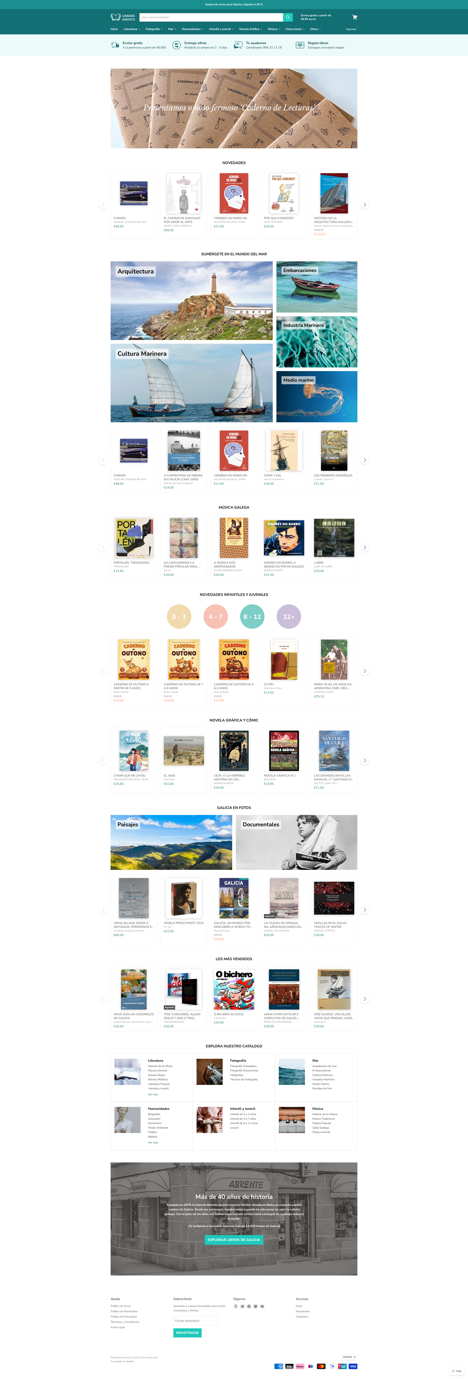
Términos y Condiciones (125, 1322)
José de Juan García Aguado (178, 483)
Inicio (114, 29)
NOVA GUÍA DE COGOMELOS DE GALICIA (134, 1016)
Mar (171, 29)
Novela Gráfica (249, 29)
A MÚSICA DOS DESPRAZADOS (225, 565)
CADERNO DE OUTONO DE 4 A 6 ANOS (233, 686)
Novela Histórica (158, 1079)
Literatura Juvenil (158, 1088)
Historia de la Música (324, 1114)
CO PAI (268, 684)
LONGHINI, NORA (323, 692)
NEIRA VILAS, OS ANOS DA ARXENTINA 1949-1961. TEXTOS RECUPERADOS (333, 688)
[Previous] (103, 204)
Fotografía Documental (244, 1070)
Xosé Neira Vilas (272, 688)
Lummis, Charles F (323, 479)
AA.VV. (167, 570)
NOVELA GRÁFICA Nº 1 (280, 776)
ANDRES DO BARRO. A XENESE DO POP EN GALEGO (284, 565)
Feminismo (154, 1123)
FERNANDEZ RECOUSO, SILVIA (131, 779)
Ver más (153, 1094)
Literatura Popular (159, 1084)
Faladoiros (302, 1316)
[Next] (364, 204)
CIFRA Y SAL (273, 476)
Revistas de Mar (322, 1088)
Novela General (157, 1070)
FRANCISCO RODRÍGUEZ (278, 1022)
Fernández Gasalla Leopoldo (129, 930)
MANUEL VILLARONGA (276, 930)
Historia (152, 1136)
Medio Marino (320, 1084)
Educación (154, 1119)
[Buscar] (288, 17)
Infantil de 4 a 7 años (243, 1119)
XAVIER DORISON (224, 783)
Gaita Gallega (320, 1128)
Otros (314, 29)
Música (273, 29)
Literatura (131, 29)
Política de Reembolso (124, 1311)
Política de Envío (121, 1306)
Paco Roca (169, 779)
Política (152, 1132)
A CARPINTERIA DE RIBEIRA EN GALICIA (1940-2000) (183, 477)
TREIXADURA (121, 566)
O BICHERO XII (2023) (229, 1014)
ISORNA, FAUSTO (273, 570)
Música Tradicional (323, 1119)
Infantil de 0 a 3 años (243, 1114)
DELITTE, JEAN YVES (325, 783)
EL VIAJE (169, 776)
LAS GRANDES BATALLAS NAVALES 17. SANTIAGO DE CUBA (333, 779)
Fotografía (153, 29)
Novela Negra (156, 1075)
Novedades (303, 1311)
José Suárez (320, 1022)
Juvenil (234, 1128)
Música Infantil (321, 1132)
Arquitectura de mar (324, 1066)
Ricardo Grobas (222, 930)
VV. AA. (168, 927)
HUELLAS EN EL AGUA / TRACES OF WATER (330, 925)
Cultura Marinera (322, 1075)
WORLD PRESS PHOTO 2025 (184, 923)
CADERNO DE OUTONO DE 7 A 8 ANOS (183, 686)
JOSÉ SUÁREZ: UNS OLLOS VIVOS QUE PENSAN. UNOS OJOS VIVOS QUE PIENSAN (333, 1018)
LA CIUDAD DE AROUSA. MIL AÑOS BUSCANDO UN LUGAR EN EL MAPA (282, 927)
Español (347, 1357)
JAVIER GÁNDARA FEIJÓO (228, 570)
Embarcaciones (321, 1070)
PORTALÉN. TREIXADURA (131, 563)
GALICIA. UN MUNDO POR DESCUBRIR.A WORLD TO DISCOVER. (232, 927)
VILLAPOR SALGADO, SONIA (230, 222)
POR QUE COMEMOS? (279, 218)
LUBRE (319, 563)
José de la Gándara (274, 479)
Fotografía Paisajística (243, 1066)
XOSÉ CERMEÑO (273, 222)
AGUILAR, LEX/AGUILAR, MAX (130, 222)
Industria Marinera (323, 1079)
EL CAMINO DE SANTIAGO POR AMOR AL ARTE (182, 220)
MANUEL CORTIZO (324, 930)
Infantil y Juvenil (220, 29)
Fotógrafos (236, 1075)
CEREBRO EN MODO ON (230, 218)
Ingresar (351, 29)
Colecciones (294, 29)
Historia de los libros (160, 1066)
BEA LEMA (270, 779)
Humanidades (191, 29)
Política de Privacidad (124, 1316)
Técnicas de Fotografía (243, 1079)
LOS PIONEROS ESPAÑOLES (333, 476)
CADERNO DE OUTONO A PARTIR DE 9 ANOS (131, 686)
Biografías (154, 1114)
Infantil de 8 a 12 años (244, 1123)
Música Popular (321, 1123)
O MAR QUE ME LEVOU (130, 776)
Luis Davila (220, 1018)
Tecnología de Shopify (122, 1361)
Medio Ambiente (158, 1128)
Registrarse (187, 1333)
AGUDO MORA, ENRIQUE (178, 226)
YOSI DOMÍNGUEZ (174, 1022)
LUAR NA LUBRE (323, 566)
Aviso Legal (118, 1327)
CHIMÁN (120, 218)
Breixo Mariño (121, 692)
